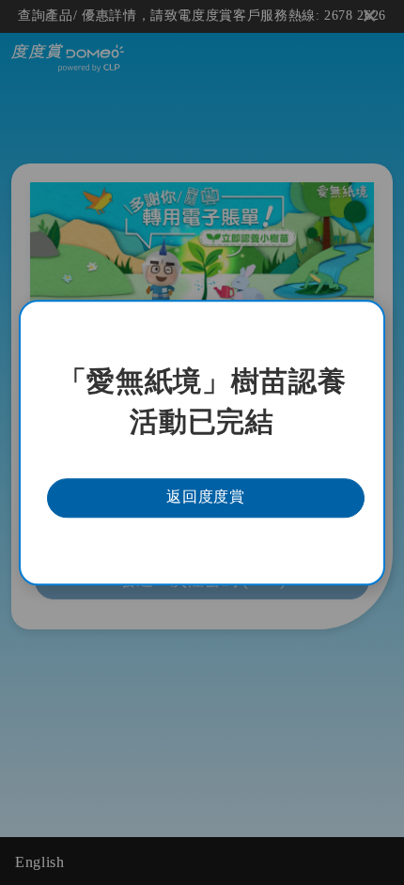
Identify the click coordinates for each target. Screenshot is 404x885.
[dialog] (202, 442)
